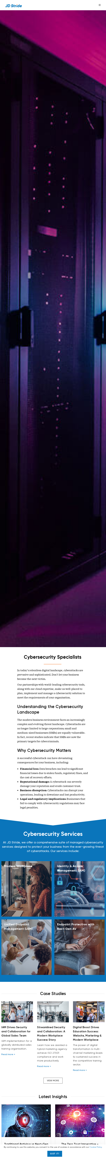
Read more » (8, 1054)
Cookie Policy (95, 1147)
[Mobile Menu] (100, 5)
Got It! (54, 1153)
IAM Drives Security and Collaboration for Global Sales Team (16, 1031)
